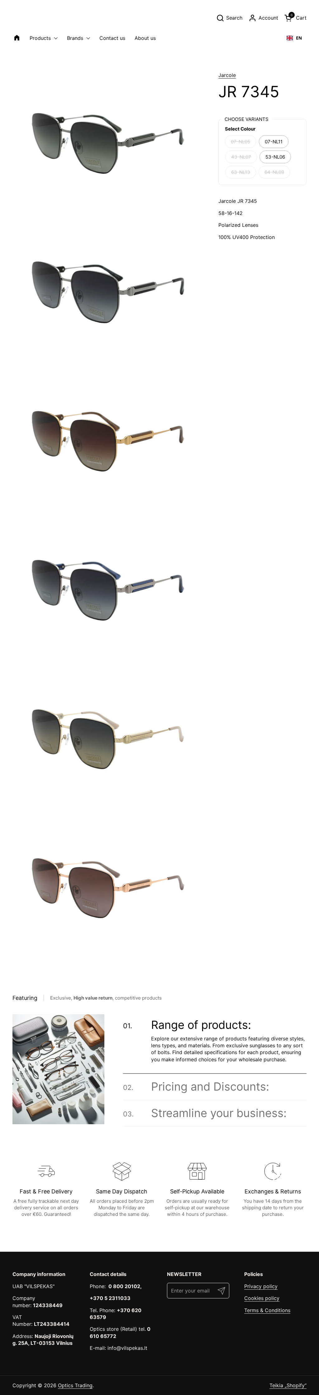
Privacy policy (261, 1286)
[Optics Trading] (27, 17)
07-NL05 (240, 142)
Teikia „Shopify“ (288, 1385)
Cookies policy (261, 1298)
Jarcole (227, 75)
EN (299, 38)
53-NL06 (275, 157)
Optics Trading (75, 1385)
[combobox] (294, 38)
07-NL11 (274, 142)
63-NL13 (240, 172)
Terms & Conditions (267, 1310)
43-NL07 (241, 157)
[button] (229, 18)
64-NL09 (274, 172)
